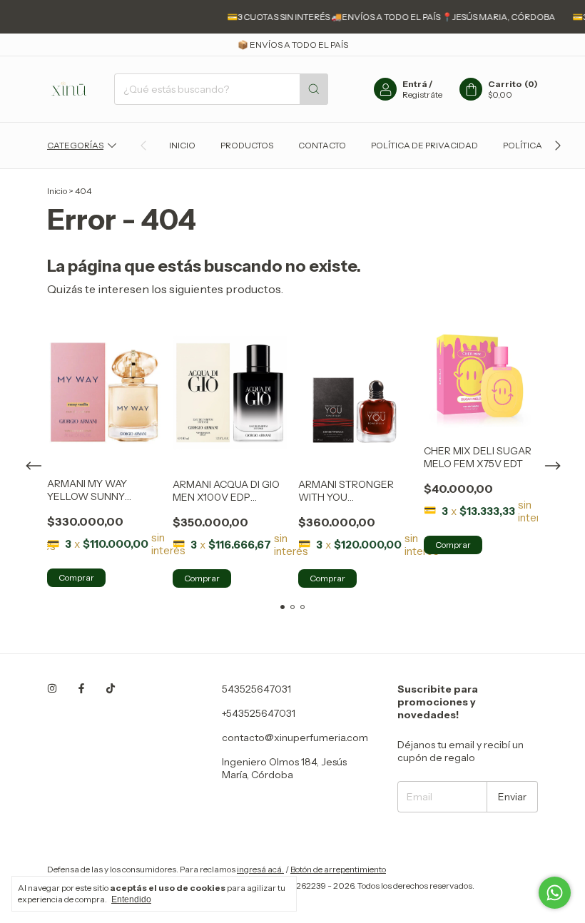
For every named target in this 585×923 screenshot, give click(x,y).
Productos (246, 145)
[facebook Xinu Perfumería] (81, 689)
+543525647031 (258, 713)
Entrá (414, 83)
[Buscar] (314, 89)
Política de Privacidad (424, 145)
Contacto (322, 145)
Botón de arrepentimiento (338, 869)
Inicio (182, 145)
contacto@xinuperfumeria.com (295, 737)
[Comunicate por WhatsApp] (555, 893)
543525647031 (256, 689)
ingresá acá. (260, 869)
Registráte (422, 94)
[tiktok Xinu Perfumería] (111, 689)
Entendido (131, 899)
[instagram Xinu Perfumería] (52, 689)
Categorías (75, 145)
